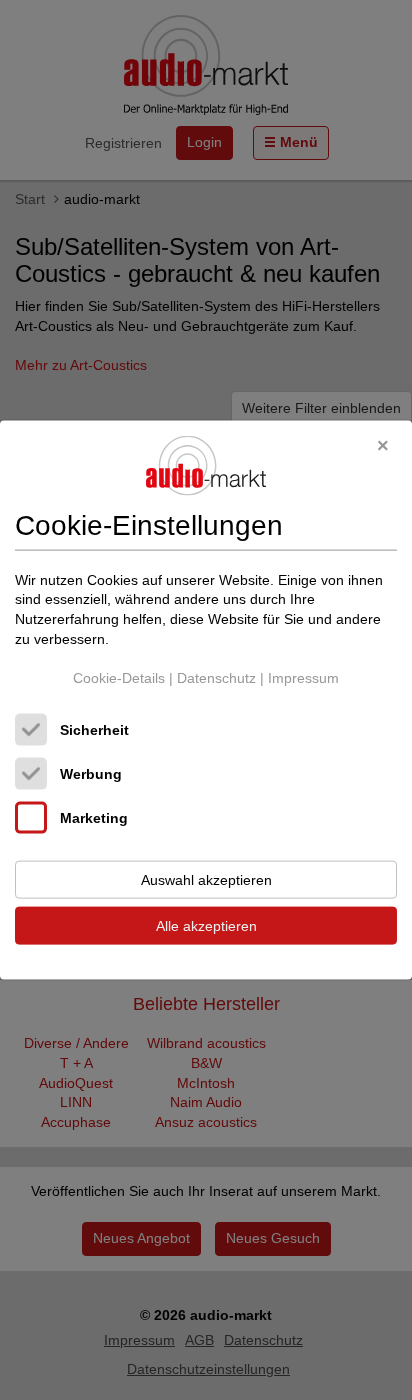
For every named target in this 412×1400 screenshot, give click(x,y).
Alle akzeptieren (206, 925)
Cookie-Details (119, 678)
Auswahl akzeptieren (206, 879)
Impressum (303, 678)
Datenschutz (216, 678)
